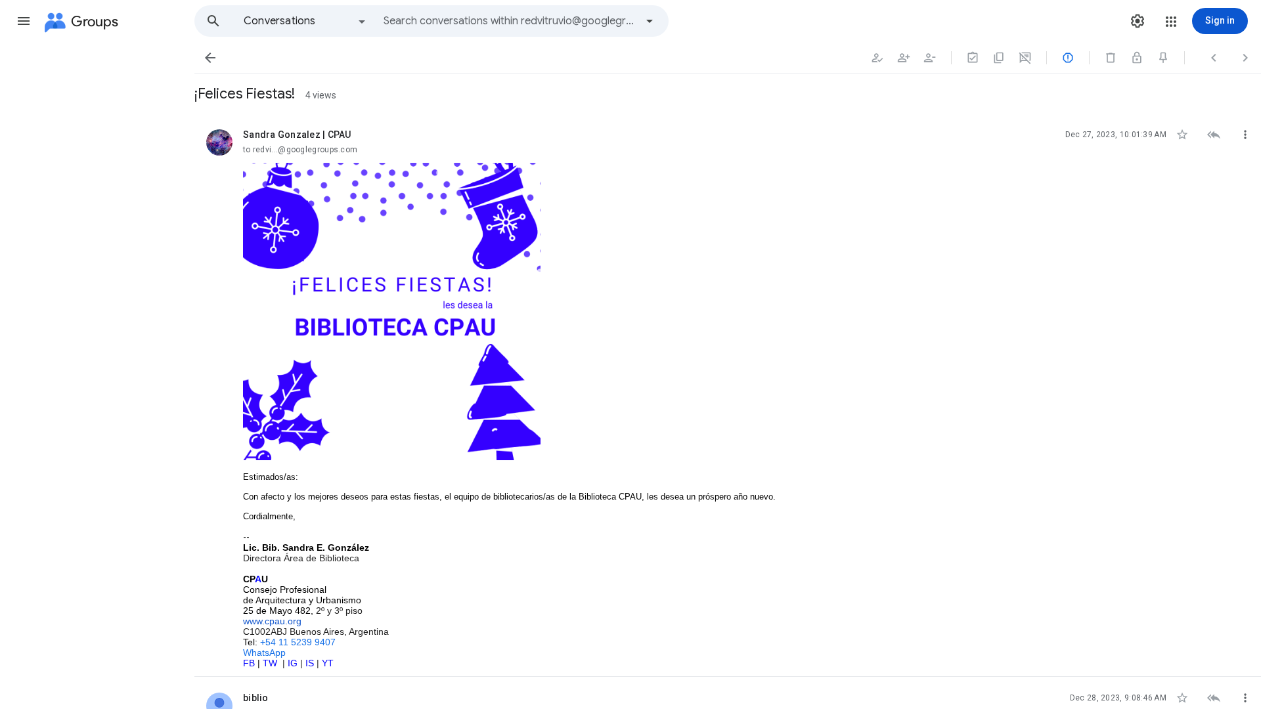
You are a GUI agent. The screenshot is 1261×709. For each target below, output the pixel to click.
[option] (305, 21)
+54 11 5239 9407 (298, 642)
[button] (23, 21)
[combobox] (509, 21)
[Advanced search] (649, 21)
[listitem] (727, 395)
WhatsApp (264, 652)
